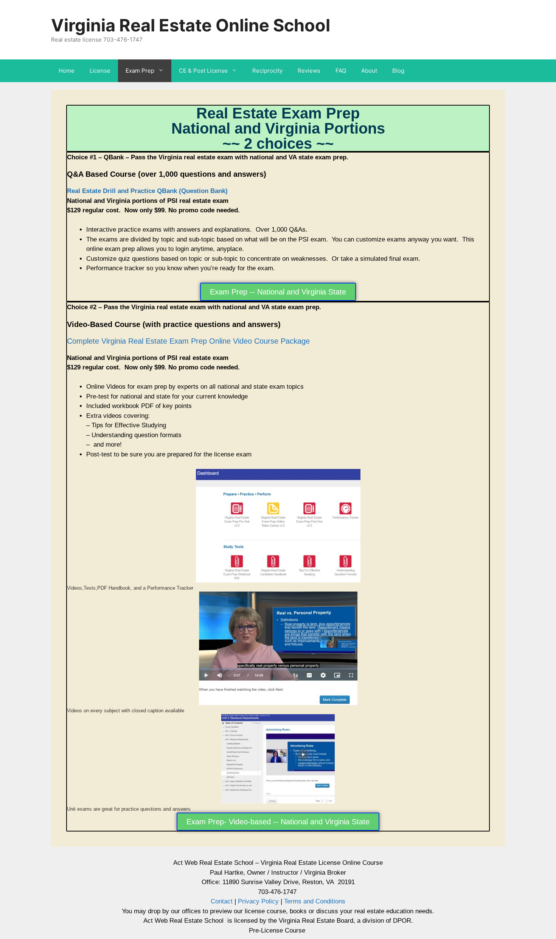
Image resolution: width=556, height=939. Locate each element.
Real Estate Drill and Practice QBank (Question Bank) (147, 191)
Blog (398, 70)
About (369, 70)
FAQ (340, 70)
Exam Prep (140, 70)
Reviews (309, 70)
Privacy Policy (258, 901)
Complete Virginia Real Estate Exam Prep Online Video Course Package (188, 341)
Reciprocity (267, 70)
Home (67, 70)
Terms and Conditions (313, 901)
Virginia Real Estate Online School (190, 25)
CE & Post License (203, 70)
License (100, 70)
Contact (222, 901)
